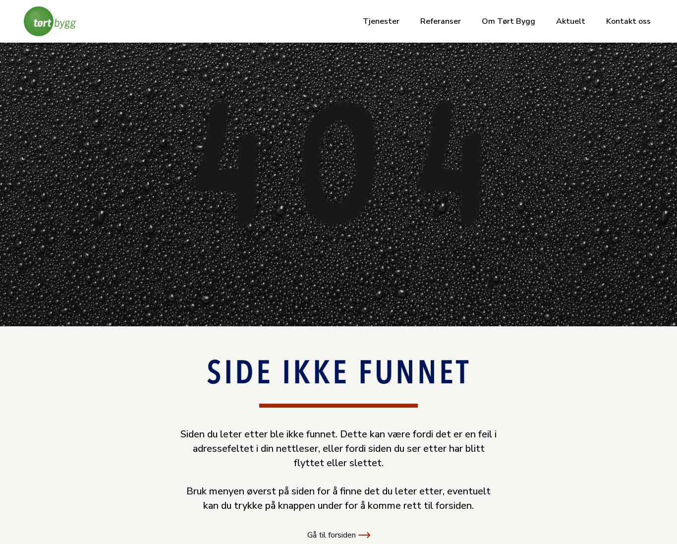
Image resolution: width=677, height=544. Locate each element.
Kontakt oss (628, 21)
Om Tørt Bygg (508, 21)
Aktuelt (570, 21)
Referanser (440, 21)
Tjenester (381, 21)
